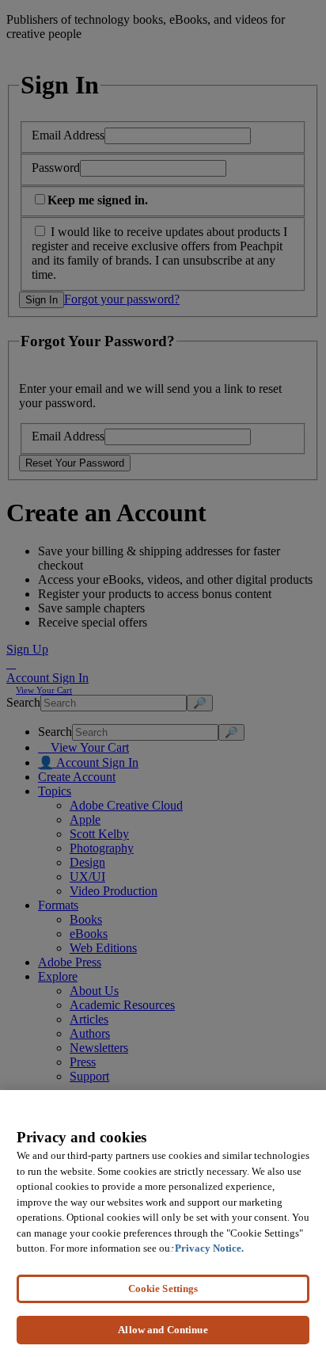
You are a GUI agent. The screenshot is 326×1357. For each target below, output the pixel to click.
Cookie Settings (163, 1288)
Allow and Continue (162, 1330)
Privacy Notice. (209, 1248)
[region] (163, 1223)
